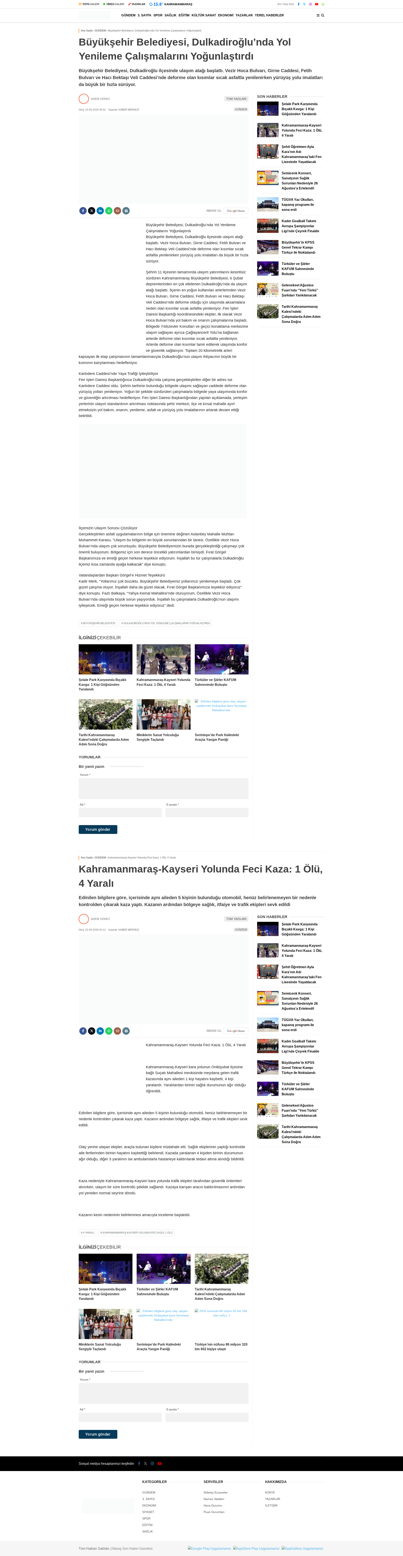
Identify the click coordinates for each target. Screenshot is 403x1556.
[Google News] (236, 211)
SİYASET (148, 1512)
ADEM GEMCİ (100, 98)
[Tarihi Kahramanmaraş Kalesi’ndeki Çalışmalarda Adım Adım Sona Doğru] (105, 714)
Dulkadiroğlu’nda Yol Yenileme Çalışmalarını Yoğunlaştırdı (167, 623)
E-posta (172, 804)
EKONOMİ (225, 15)
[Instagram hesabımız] (310, 4)
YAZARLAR (244, 15)
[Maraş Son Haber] (95, 19)
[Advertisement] (110, 285)
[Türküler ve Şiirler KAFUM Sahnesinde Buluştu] (222, 659)
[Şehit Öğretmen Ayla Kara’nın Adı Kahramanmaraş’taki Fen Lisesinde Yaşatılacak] (268, 157)
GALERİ (91, 4)
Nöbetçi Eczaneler (216, 1492)
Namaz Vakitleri (214, 1499)
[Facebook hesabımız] (299, 4)
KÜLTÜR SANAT (204, 15)
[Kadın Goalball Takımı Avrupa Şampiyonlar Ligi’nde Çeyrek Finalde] (268, 231)
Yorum (85, 774)
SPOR (157, 15)
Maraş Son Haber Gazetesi (132, 1548)
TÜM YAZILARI (236, 98)
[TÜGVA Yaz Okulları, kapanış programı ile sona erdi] (268, 210)
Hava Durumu (213, 1505)
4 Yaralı (88, 1232)
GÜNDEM (128, 15)
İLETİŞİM (271, 1505)
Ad (82, 804)
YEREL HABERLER (269, 15)
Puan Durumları (214, 1512)
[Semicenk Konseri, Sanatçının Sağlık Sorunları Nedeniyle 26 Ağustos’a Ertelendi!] (268, 184)
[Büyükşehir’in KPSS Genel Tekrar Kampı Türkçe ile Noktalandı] (268, 253)
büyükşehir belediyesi (99, 623)
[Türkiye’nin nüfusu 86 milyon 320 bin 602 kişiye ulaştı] (222, 1324)
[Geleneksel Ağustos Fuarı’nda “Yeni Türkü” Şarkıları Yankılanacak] (268, 296)
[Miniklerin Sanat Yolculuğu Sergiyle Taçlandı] (163, 714)
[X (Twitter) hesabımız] (304, 4)
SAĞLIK (171, 15)
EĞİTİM (184, 15)
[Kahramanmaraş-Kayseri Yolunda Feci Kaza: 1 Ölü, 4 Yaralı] (163, 659)
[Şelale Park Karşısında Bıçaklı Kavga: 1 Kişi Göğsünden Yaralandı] (105, 659)
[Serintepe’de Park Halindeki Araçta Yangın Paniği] (222, 714)
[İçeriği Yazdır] (126, 210)
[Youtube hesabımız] (316, 4)
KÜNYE (270, 1492)
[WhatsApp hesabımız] (323, 4)
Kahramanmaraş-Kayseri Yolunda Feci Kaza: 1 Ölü (138, 1232)
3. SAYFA (144, 15)
